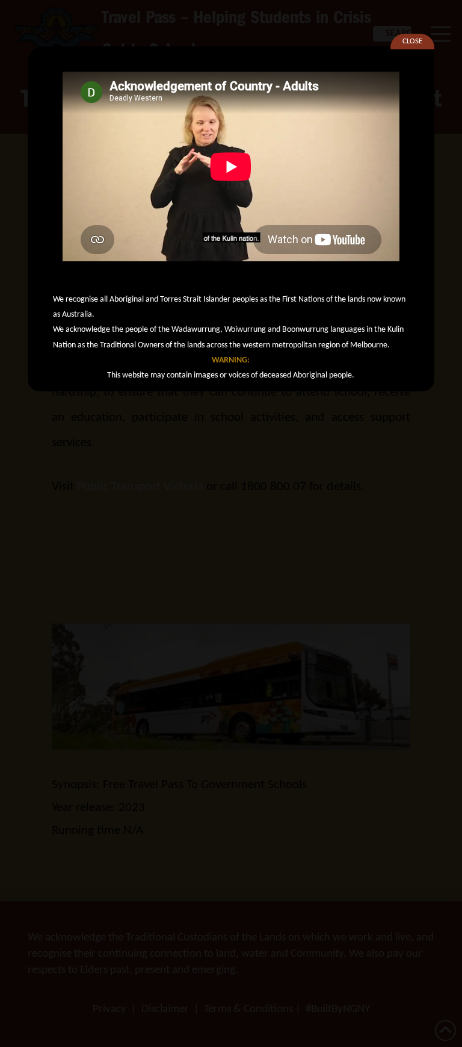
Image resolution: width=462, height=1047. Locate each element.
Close (412, 41)
